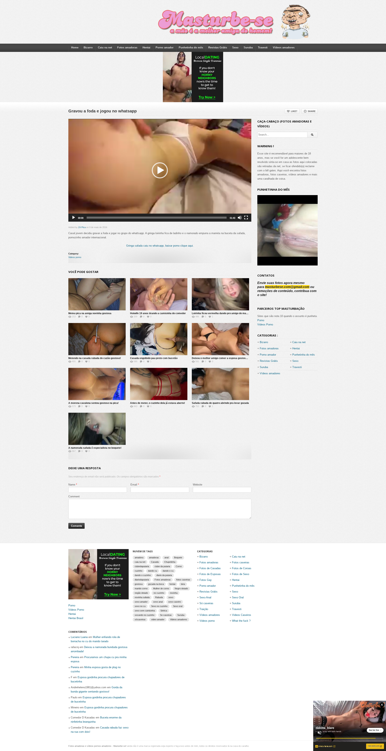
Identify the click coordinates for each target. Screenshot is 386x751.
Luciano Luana (79, 637)
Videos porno (74, 257)
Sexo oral (177, 606)
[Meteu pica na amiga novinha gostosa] (97, 294)
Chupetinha (169, 562)
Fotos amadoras (127, 47)
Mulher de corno (161, 588)
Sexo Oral (238, 597)
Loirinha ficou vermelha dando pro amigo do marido (221, 313)
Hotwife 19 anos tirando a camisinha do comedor (158, 313)
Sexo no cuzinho (159, 606)
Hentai (146, 47)
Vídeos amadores (284, 47)
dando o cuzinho (143, 575)
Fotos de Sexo (240, 574)
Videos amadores (178, 619)
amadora (139, 557)
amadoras (154, 557)
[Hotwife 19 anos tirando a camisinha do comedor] (158, 294)
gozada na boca (156, 584)
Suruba (248, 47)
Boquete (178, 557)
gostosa (139, 584)
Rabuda (159, 597)
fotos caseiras (183, 579)
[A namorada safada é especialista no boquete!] (97, 429)
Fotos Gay (205, 579)
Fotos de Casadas (210, 568)
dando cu (152, 571)
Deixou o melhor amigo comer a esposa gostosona (221, 358)
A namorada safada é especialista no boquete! (94, 447)
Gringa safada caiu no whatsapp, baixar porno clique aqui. (160, 245)
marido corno (141, 588)
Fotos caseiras (240, 562)
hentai (172, 584)
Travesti (263, 47)
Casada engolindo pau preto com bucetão (154, 358)
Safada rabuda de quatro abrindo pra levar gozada (220, 403)
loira (183, 584)
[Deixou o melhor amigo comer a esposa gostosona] (220, 339)
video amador (157, 619)
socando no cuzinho (144, 615)
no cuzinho (159, 593)
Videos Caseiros (241, 614)
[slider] (157, 218)
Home (74, 47)
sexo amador (141, 602)
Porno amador (164, 47)
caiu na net (140, 562)
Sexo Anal (205, 597)
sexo (170, 597)
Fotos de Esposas (210, 574)
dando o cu (168, 571)
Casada (155, 562)
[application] (159, 170)
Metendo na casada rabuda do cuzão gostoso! (94, 358)
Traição (203, 609)
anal (166, 557)
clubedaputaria (142, 566)
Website (197, 484)
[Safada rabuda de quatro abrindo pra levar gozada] (220, 384)
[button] (160, 170)
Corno (179, 566)
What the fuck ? (241, 620)
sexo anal (158, 602)
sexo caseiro (174, 602)
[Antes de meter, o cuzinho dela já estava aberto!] (158, 384)
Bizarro (88, 47)
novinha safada (142, 597)
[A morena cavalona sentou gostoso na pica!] (97, 384)
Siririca (163, 610)
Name (71, 484)
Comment (74, 496)
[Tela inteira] (246, 218)
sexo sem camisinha (145, 610)
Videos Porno (265, 324)
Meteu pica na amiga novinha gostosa (89, 313)
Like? (294, 111)
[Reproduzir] (74, 218)
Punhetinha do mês (191, 47)
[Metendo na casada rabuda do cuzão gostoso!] (97, 339)
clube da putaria (162, 566)
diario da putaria (164, 575)
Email (133, 484)
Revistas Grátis (217, 47)
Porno (260, 320)
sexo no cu (140, 606)
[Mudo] (240, 218)
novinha (174, 593)
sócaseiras (140, 619)
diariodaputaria (142, 579)
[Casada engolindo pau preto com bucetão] (158, 339)
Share (311, 111)
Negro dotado (181, 588)
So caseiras (166, 615)
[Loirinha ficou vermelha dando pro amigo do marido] (220, 294)
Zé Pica (82, 227)
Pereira (75, 657)
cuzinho (138, 571)
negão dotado (141, 593)
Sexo (235, 47)
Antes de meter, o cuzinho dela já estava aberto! (157, 403)
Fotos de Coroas (241, 568)
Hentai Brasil (75, 618)
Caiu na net (105, 47)
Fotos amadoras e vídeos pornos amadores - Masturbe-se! (97, 746)
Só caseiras (206, 603)
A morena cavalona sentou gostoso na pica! (93, 403)
